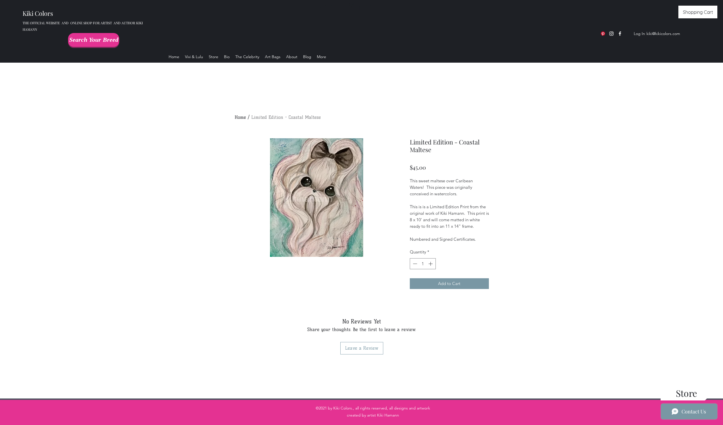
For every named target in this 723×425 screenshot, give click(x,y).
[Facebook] (620, 33)
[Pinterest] (603, 33)
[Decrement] (414, 263)
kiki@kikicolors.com (663, 33)
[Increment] (431, 263)
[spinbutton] (422, 263)
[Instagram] (611, 33)
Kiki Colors (38, 13)
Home (240, 117)
